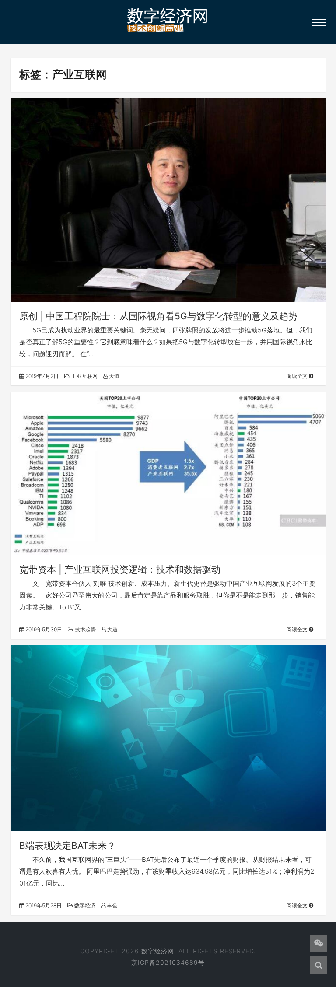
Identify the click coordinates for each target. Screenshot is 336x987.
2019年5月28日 (43, 905)
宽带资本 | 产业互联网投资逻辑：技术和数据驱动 (119, 569)
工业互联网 (84, 376)
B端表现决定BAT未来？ (67, 845)
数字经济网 (157, 951)
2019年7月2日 (41, 376)
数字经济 (84, 905)
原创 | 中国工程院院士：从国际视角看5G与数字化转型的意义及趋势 (158, 316)
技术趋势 (85, 629)
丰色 (111, 905)
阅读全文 (298, 376)
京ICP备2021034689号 (168, 962)
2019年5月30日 (43, 629)
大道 (113, 376)
